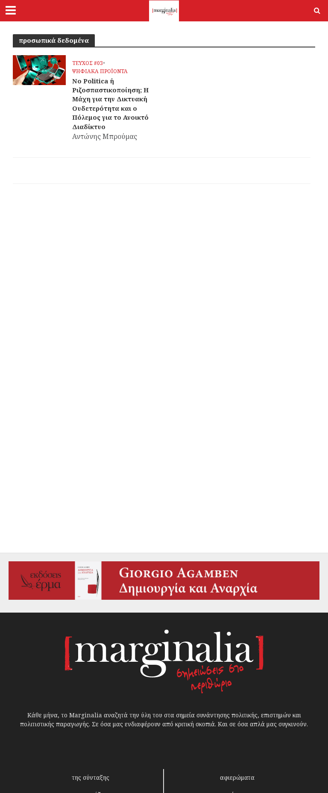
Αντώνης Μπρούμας (104, 136)
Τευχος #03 (87, 63)
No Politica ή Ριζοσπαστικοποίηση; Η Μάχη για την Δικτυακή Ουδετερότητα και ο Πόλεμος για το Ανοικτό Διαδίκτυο (110, 104)
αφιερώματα (237, 777)
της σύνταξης (90, 777)
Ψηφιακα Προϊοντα (100, 71)
